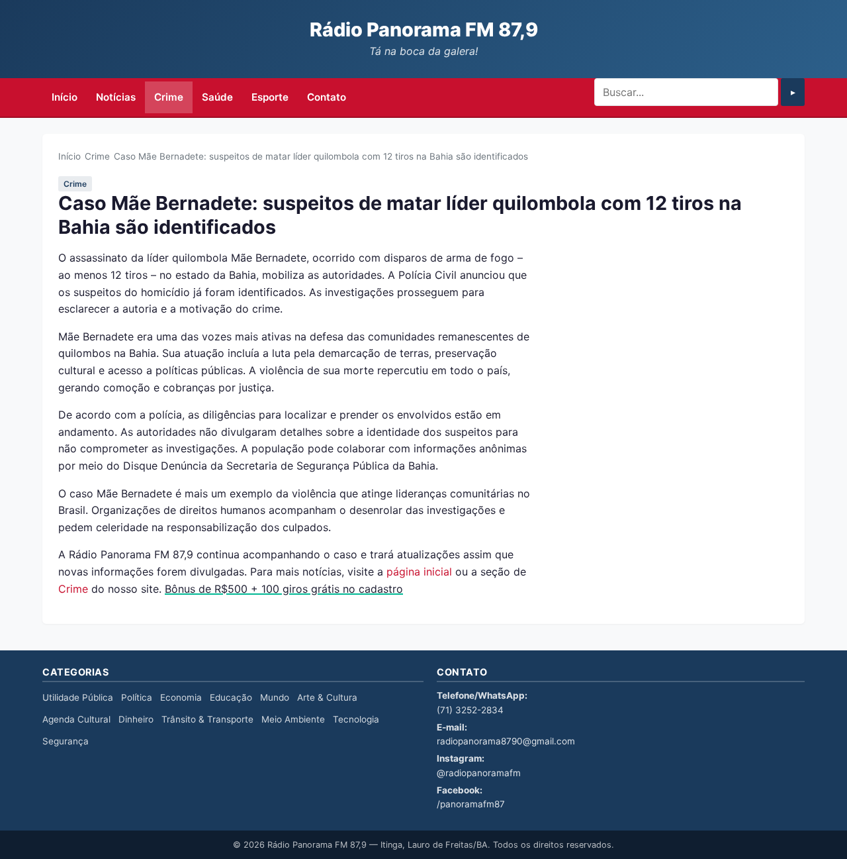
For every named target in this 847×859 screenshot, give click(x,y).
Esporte (270, 97)
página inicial (419, 571)
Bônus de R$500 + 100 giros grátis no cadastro (284, 588)
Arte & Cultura (327, 697)
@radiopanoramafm (479, 773)
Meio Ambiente (293, 719)
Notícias (116, 97)
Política (136, 697)
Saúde (217, 97)
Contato (326, 97)
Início (64, 97)
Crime (168, 97)
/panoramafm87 (471, 804)
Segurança (65, 741)
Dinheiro (136, 719)
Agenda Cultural (76, 719)
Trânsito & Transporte (207, 719)
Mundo (274, 697)
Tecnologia (356, 719)
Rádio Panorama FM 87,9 (424, 29)
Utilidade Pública (77, 697)
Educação (231, 697)
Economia (181, 697)
